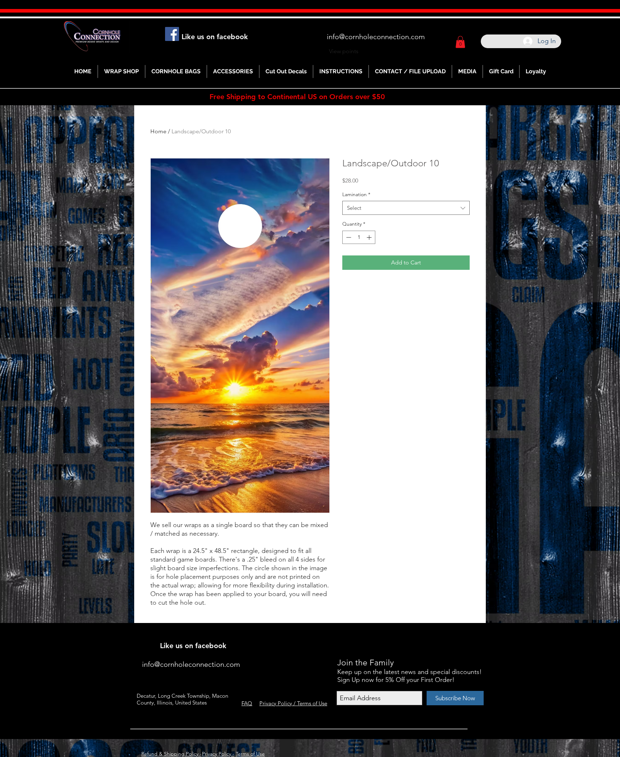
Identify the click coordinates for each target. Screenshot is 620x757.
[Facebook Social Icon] (172, 34)
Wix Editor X (417, 635)
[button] (460, 42)
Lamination (356, 194)
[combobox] (406, 208)
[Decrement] (347, 237)
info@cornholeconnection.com (376, 36)
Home (158, 131)
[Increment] (369, 237)
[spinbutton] (358, 237)
